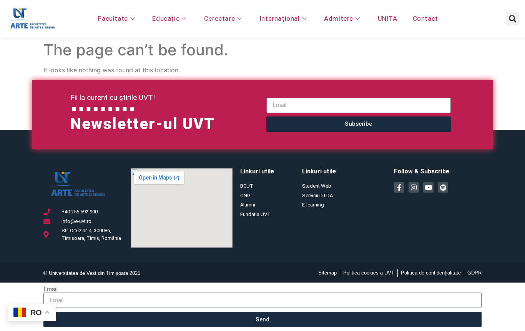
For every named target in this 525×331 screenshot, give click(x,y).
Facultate (113, 18)
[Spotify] (443, 187)
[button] (512, 18)
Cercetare (219, 18)
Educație (165, 18)
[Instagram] (414, 187)
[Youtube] (428, 187)
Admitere (338, 18)
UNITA (387, 18)
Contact (425, 18)
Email (50, 289)
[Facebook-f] (399, 187)
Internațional (279, 18)
